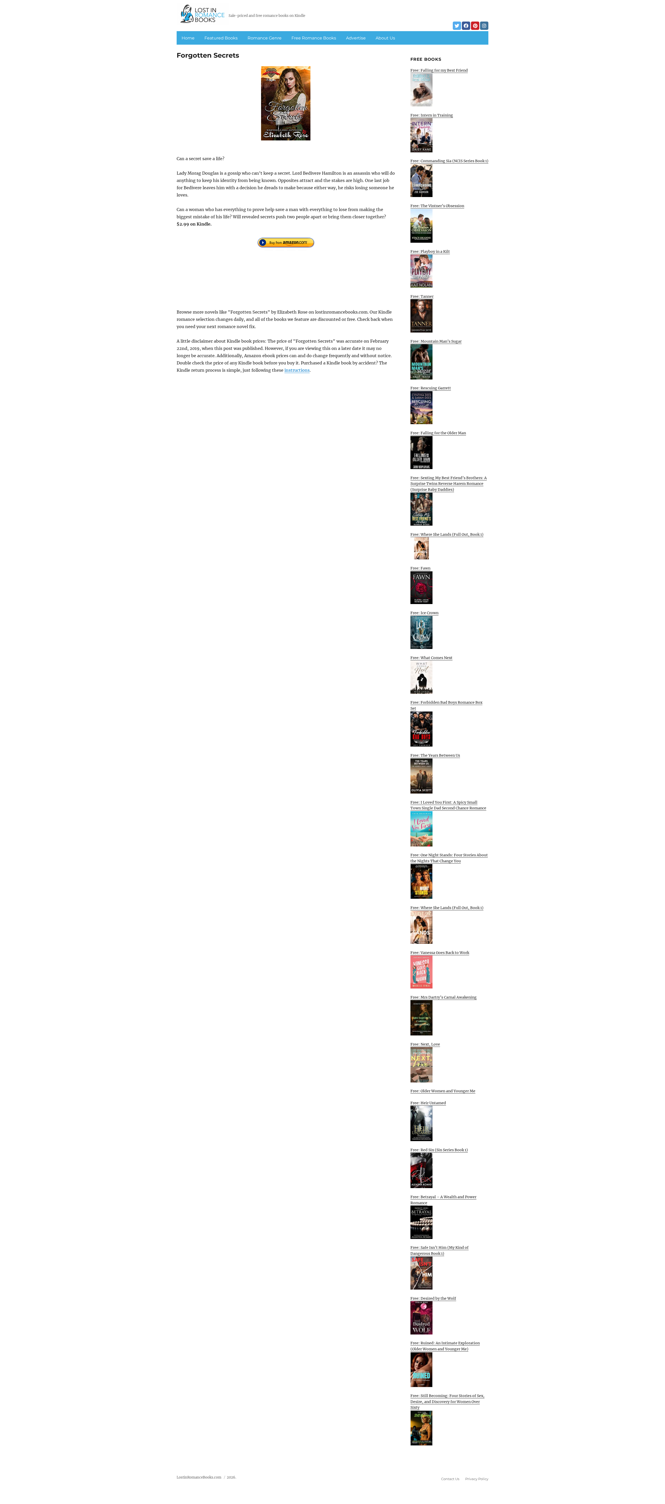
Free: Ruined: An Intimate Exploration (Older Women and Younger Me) (445, 1346)
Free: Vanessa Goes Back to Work (439, 952)
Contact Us (450, 1479)
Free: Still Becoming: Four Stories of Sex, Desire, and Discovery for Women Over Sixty (447, 1401)
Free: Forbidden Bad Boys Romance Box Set (446, 705)
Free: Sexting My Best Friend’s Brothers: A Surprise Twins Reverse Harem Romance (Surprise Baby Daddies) (448, 484)
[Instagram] (484, 26)
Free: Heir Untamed (428, 1103)
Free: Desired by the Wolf (433, 1298)
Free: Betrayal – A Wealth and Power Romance (443, 1200)
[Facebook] (466, 26)
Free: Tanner (422, 296)
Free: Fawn (420, 568)
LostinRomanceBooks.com (199, 1477)
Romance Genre (265, 38)
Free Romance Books (313, 38)
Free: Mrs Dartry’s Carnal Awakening (443, 997)
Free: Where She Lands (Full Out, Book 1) (446, 534)
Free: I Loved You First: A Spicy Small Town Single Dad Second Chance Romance (448, 805)
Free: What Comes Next (431, 657)
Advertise (356, 38)
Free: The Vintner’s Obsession (437, 206)
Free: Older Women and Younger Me (442, 1091)
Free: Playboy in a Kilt (430, 251)
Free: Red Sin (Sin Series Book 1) (439, 1150)
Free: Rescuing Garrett (430, 388)
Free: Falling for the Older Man (438, 433)
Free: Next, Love (425, 1044)
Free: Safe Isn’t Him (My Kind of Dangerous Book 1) (439, 1250)
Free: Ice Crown (424, 613)
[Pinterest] (475, 26)
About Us (385, 38)
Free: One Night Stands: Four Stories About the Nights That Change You (449, 858)
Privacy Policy (476, 1479)
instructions (297, 370)
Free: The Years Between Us (435, 755)
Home (188, 38)
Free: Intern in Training (431, 115)
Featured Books (221, 38)
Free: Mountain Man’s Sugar (436, 341)
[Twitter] (457, 26)
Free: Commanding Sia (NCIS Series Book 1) (449, 161)
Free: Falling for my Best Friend (439, 70)
